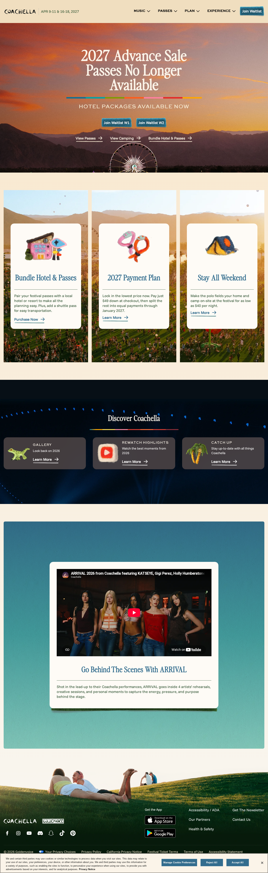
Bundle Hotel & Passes (166, 138)
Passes (165, 11)
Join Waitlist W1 (116, 122)
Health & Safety (201, 829)
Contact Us (241, 819)
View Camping (122, 138)
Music (139, 11)
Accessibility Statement (226, 852)
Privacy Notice (87, 869)
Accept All (237, 862)
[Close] (262, 863)
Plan (190, 11)
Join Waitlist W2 (151, 122)
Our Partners (199, 819)
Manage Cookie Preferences (179, 862)
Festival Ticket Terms (162, 852)
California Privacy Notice (124, 852)
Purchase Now (26, 319)
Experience (219, 11)
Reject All (211, 862)
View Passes (86, 138)
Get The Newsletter (248, 810)
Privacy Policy (91, 852)
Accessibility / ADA (204, 810)
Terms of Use (193, 852)
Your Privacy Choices (60, 852)
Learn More (111, 317)
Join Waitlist (252, 11)
